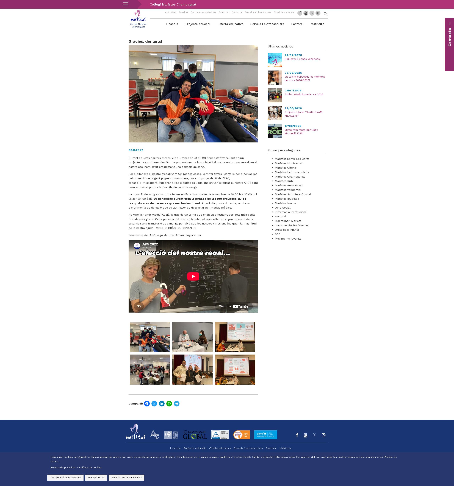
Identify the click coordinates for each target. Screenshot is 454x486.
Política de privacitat (63, 467)
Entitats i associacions (203, 12)
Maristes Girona (285, 167)
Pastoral (297, 24)
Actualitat (170, 12)
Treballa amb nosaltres (258, 12)
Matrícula (318, 24)
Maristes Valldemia (288, 190)
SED (277, 234)
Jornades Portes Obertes (292, 225)
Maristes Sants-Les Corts (292, 159)
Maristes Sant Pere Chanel (293, 194)
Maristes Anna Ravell (289, 185)
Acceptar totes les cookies (126, 477)
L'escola (172, 24)
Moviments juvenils (288, 238)
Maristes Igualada (287, 198)
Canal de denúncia (284, 12)
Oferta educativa (230, 24)
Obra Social (282, 207)
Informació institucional (291, 212)
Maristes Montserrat (288, 163)
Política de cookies (90, 467)
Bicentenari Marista (288, 221)
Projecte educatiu (198, 24)
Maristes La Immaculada (292, 172)
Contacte (237, 12)
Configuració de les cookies (65, 477)
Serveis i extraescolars (267, 24)
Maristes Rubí (284, 181)
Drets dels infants (287, 229)
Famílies (183, 12)
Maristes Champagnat (290, 176)
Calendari (224, 12)
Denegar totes (96, 477)
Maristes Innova (285, 203)
